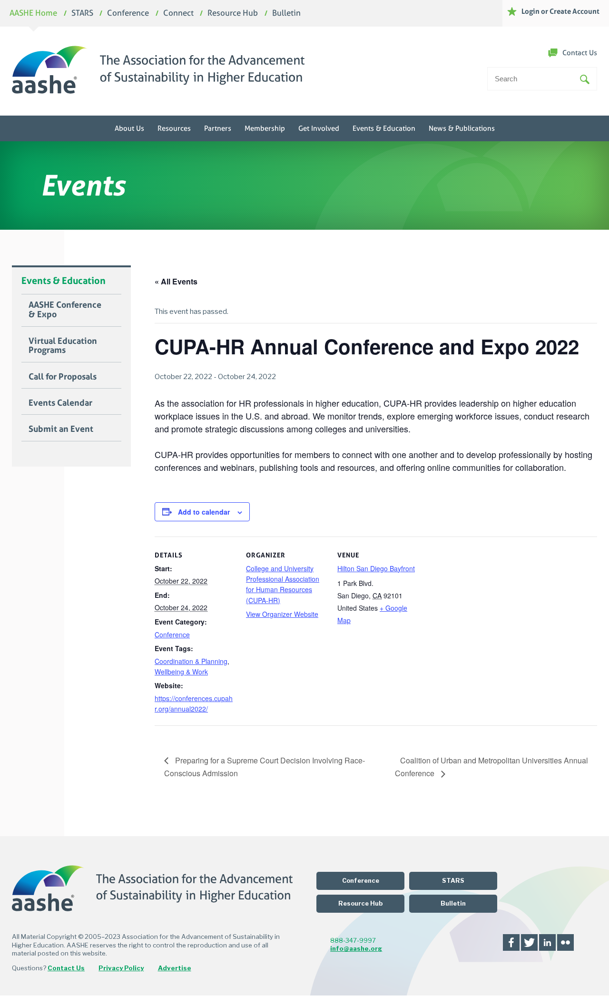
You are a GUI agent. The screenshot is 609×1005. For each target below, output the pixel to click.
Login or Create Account (560, 11)
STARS (82, 13)
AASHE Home (33, 13)
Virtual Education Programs (63, 346)
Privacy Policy (121, 968)
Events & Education (384, 128)
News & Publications (462, 128)
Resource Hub (232, 13)
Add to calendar (204, 512)
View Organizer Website (282, 614)
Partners (217, 128)
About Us (129, 128)
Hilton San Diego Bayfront (376, 568)
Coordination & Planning (191, 661)
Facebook (511, 942)
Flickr (565, 942)
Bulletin (286, 13)
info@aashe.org (356, 948)
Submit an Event (61, 429)
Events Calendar (60, 403)
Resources (174, 128)
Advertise (174, 968)
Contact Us (579, 53)
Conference (128, 13)
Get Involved (318, 128)
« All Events (176, 281)
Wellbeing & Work (181, 671)
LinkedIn (547, 942)
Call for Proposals (63, 376)
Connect (178, 13)
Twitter (529, 942)
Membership (265, 128)
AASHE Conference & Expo (65, 310)
